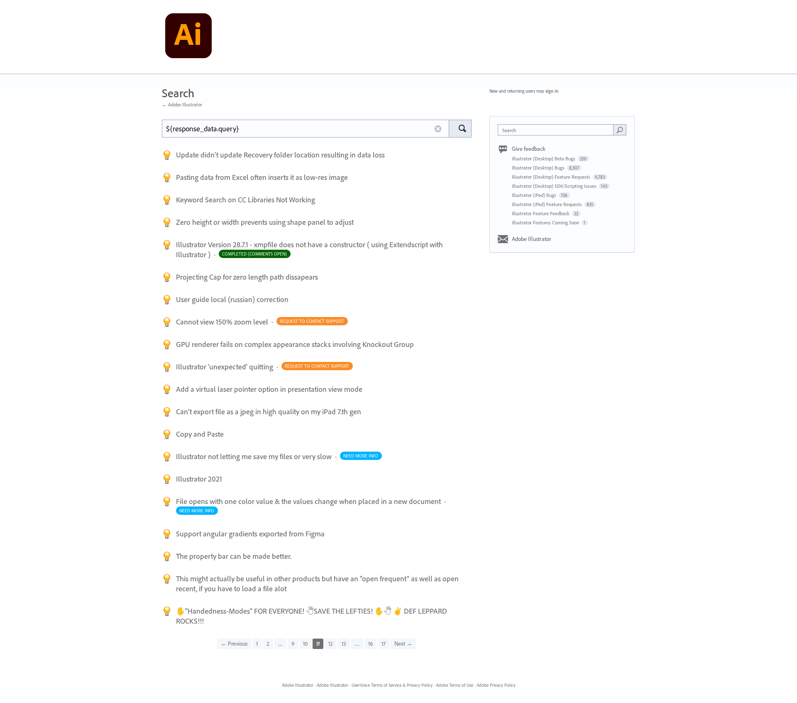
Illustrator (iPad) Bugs (534, 195)
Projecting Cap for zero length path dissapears (247, 277)
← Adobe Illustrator (182, 104)
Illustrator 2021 (199, 479)
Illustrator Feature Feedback (541, 213)
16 (370, 643)
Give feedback (528, 148)
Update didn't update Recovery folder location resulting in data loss (280, 155)
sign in (551, 91)
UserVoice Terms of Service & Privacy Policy (392, 685)
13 (344, 643)
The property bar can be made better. (233, 556)
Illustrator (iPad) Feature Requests (547, 204)
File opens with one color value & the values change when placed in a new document (309, 501)
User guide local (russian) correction (232, 299)
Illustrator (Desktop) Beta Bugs (544, 158)
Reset (438, 129)
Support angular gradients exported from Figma (250, 533)
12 (330, 643)
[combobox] (558, 130)
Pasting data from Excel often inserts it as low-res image (262, 177)
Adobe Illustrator (531, 239)
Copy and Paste (200, 434)
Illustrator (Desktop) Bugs (539, 168)
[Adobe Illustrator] (188, 37)
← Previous (234, 643)
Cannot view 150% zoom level (223, 322)
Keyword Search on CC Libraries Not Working (245, 199)
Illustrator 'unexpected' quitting (225, 366)
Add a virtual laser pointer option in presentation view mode (269, 389)
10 (305, 643)
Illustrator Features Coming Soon (546, 222)
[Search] (460, 128)
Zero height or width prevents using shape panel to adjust (265, 222)
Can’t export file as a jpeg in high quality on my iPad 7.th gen (268, 411)
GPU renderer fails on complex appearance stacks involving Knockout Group (295, 344)
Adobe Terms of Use (454, 685)
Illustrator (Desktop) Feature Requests (552, 177)
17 (383, 643)
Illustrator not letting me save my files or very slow (254, 456)
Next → (403, 643)
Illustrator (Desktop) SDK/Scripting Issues (555, 186)
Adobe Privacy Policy (496, 685)
